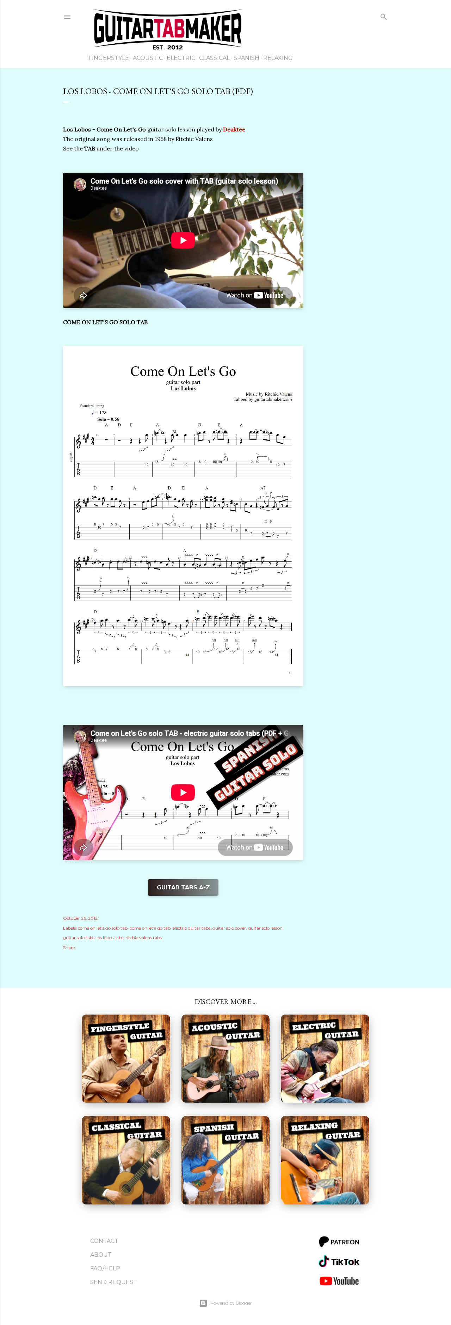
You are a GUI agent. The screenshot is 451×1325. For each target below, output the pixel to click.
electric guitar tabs (191, 928)
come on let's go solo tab (103, 928)
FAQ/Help (105, 1268)
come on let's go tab (150, 928)
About (101, 1254)
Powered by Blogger (231, 1303)
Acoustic (148, 58)
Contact (104, 1241)
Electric (181, 58)
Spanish (246, 58)
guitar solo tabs (78, 937)
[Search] (383, 18)
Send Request (113, 1282)
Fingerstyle (108, 58)
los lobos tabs (110, 937)
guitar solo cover (229, 928)
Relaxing (278, 58)
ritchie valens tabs (143, 937)
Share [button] (69, 947)
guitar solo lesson (265, 928)
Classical (214, 58)
